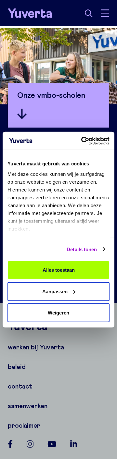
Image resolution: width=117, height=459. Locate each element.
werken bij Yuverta (36, 347)
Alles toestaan (59, 270)
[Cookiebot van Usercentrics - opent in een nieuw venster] (83, 140)
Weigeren (58, 312)
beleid (17, 367)
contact (20, 386)
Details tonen (82, 249)
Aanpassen (55, 291)
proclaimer (24, 425)
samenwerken (27, 406)
